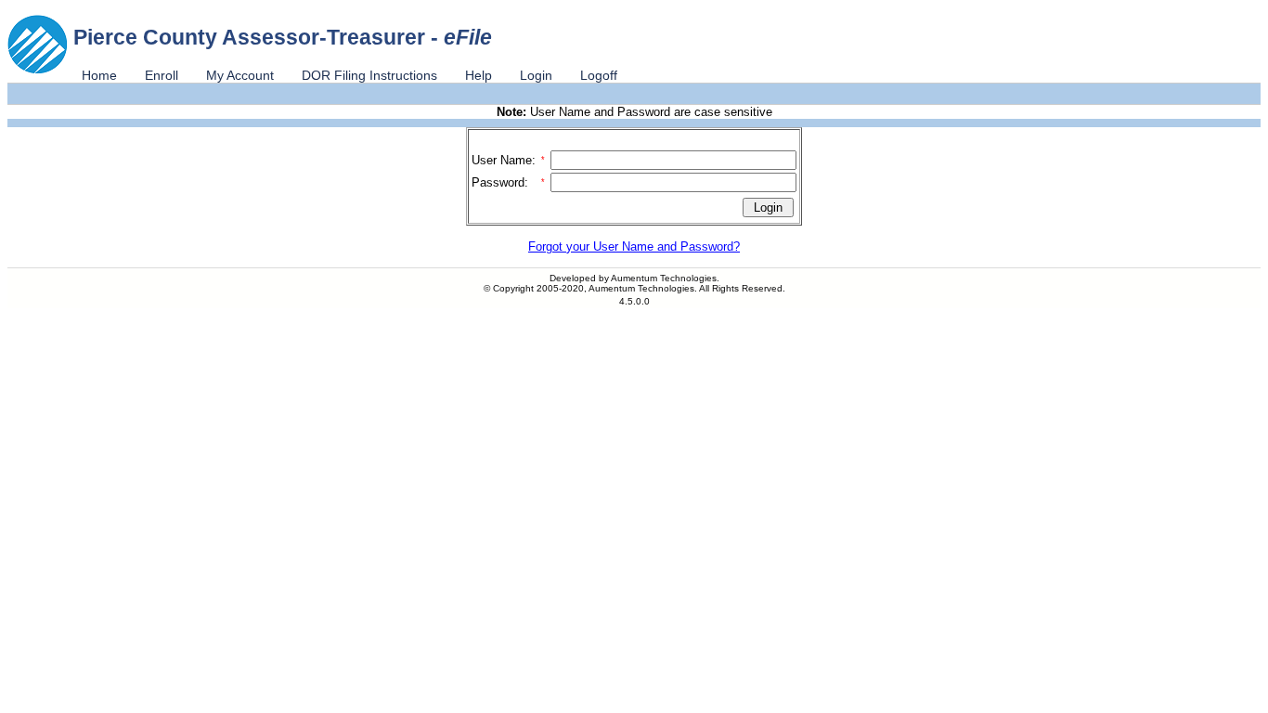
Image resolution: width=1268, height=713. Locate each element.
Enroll (161, 75)
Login (536, 75)
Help (478, 75)
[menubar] (349, 75)
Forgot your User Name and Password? (634, 246)
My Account (240, 75)
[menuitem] (99, 75)
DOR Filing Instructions (369, 75)
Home (99, 75)
